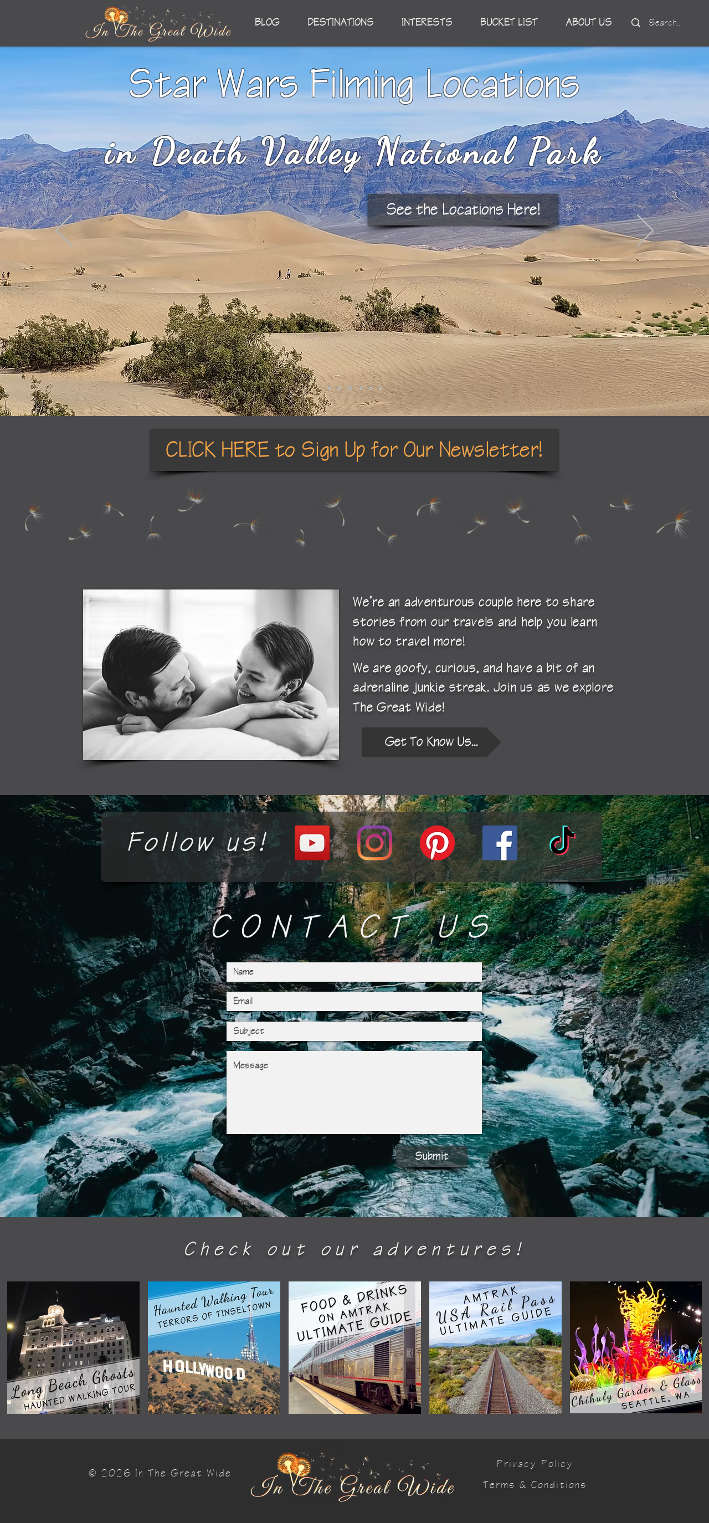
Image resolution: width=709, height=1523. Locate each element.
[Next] (645, 231)
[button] (354, 450)
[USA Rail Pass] (339, 388)
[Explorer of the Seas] (370, 388)
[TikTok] (562, 842)
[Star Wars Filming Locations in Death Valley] (349, 388)
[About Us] (359, 388)
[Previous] (63, 231)
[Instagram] (374, 842)
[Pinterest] (437, 842)
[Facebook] (499, 842)
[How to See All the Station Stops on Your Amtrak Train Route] (329, 388)
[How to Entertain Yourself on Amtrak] (380, 388)
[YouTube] (312, 842)
